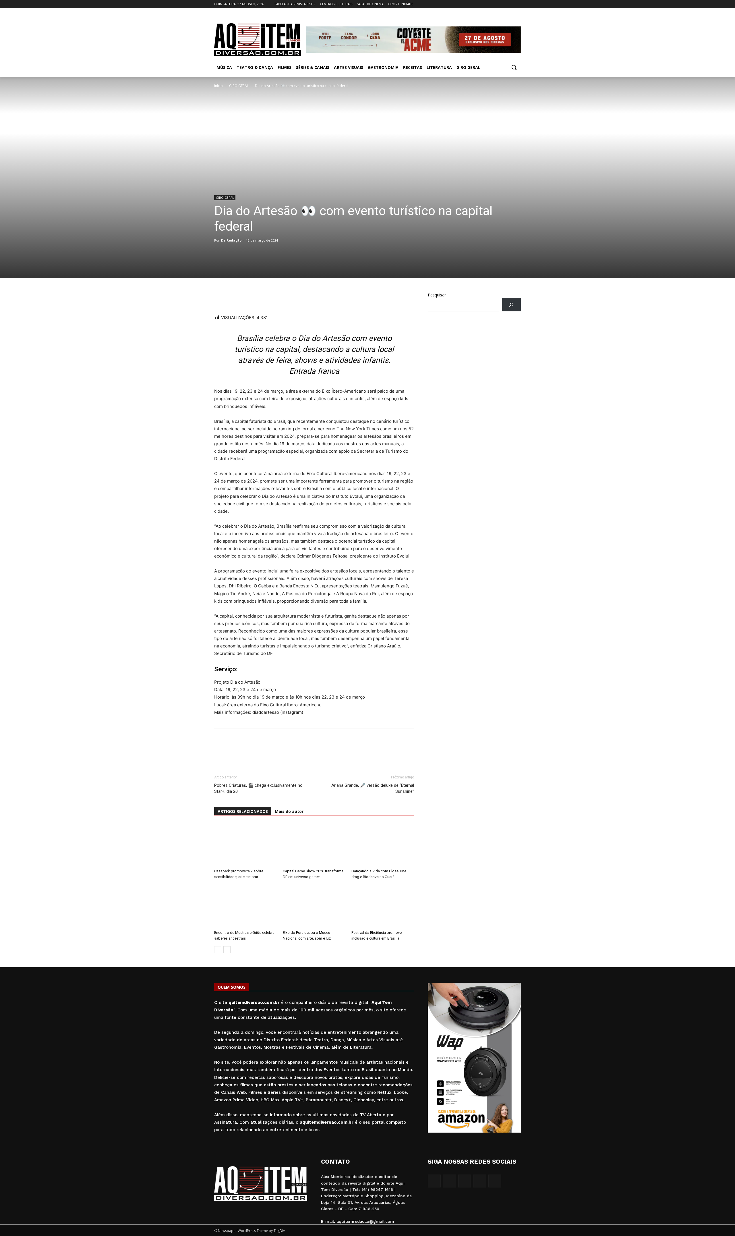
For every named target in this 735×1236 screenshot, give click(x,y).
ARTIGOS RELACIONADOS (243, 811)
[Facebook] (485, 4)
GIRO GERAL (239, 85)
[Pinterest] (259, 297)
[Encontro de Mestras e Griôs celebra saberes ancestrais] (245, 906)
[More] (273, 297)
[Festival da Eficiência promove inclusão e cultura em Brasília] (382, 906)
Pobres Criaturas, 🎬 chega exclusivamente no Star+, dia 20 (258, 788)
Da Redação (231, 240)
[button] (514, 67)
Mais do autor (289, 811)
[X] (509, 4)
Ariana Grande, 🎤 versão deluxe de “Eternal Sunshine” (372, 788)
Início (218, 85)
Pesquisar (437, 295)
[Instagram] (493, 4)
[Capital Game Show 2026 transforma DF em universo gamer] (314, 844)
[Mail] (501, 4)
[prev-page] (217, 949)
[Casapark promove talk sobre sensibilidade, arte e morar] (245, 844)
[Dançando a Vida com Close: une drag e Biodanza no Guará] (382, 844)
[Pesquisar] (511, 304)
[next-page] (227, 949)
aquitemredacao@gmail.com (365, 1221)
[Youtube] (517, 4)
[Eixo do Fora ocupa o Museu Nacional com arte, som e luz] (314, 906)
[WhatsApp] (220, 297)
